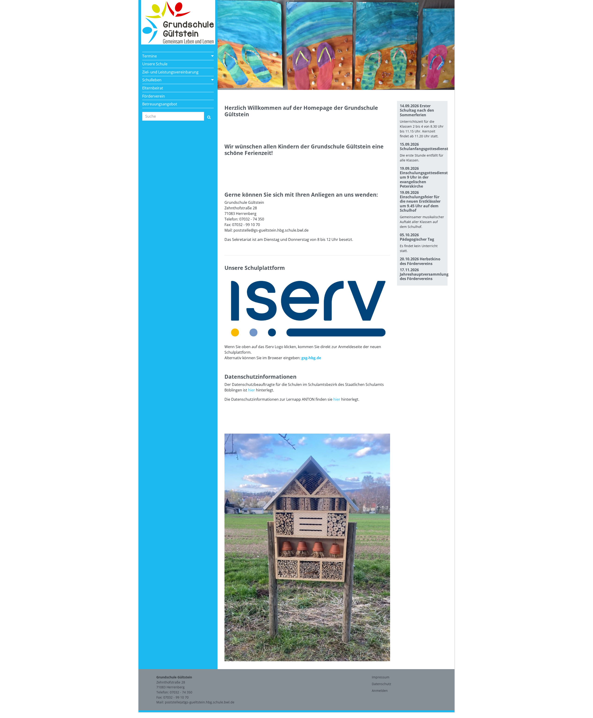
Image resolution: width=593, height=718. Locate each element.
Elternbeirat (152, 88)
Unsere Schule (154, 63)
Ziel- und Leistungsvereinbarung (170, 72)
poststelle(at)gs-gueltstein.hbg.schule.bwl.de (199, 702)
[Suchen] (209, 116)
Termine (149, 56)
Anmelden (380, 690)
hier (251, 390)
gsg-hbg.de (311, 357)
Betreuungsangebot (159, 104)
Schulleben (151, 79)
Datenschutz (381, 684)
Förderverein (153, 96)
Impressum (380, 677)
